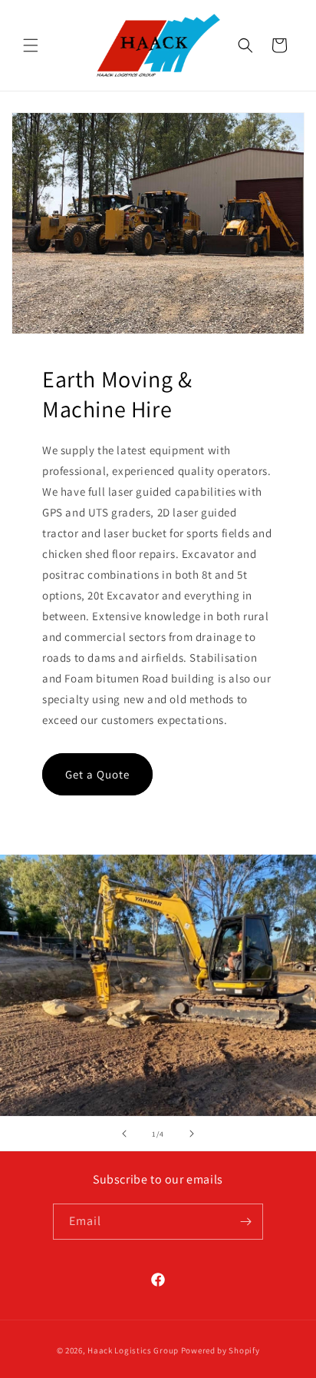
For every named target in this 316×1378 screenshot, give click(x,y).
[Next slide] (192, 1134)
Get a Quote (97, 774)
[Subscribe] (245, 1222)
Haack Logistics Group (133, 1350)
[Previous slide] (124, 1134)
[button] (31, 45)
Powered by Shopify (220, 1350)
